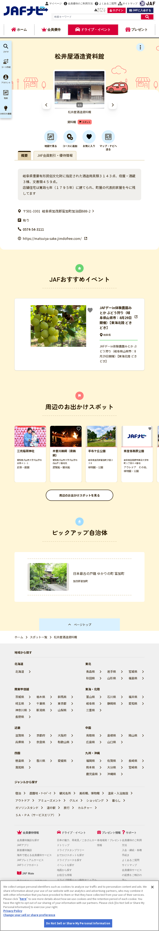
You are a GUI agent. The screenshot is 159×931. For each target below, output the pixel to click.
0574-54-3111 (33, 229)
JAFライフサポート (28, 865)
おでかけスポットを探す (70, 855)
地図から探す (64, 870)
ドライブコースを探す (69, 860)
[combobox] (96, 16)
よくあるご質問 (130, 860)
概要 (24, 155)
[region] (79, 905)
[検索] (147, 16)
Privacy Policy (12, 911)
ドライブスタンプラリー (70, 850)
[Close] (152, 887)
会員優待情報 (31, 832)
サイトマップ (129, 865)
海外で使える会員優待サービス (34, 855)
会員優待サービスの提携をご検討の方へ (132, 875)
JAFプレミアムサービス (30, 860)
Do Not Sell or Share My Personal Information (78, 923)
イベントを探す (65, 865)
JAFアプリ (23, 845)
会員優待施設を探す (28, 840)
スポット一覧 (38, 637)
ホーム (18, 637)
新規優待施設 (24, 850)
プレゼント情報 (111, 832)
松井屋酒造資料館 (65, 637)
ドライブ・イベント (74, 832)
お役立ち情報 (64, 875)
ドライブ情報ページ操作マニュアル (77, 880)
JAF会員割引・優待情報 (55, 155)
